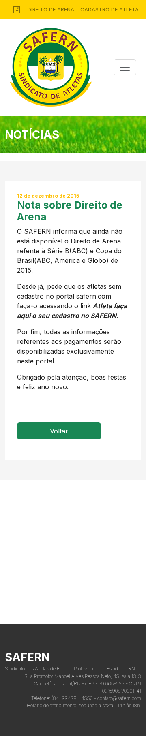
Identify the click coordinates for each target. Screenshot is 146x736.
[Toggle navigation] (125, 67)
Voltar (59, 431)
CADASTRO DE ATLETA (109, 9)
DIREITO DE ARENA (51, 9)
